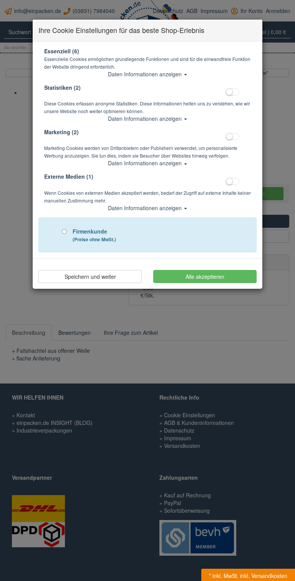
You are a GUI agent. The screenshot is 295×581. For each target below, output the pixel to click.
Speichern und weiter (90, 276)
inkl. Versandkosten (263, 575)
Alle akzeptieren (205, 276)
